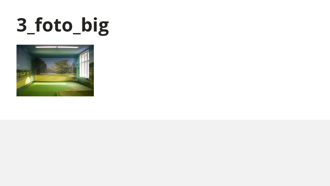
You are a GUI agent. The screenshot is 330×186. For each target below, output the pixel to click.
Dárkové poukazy (144, 10)
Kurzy (173, 10)
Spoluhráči (273, 10)
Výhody (249, 10)
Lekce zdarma (222, 10)
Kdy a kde (194, 10)
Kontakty (301, 10)
